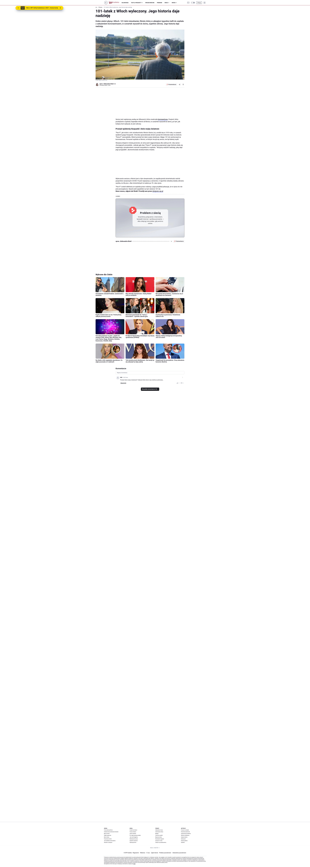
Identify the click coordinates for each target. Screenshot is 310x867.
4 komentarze (172, 84)
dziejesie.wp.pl (157, 191)
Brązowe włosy (158, 837)
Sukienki (183, 842)
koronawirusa (163, 119)
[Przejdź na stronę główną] (106, 4)
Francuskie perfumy (108, 830)
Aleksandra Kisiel (108, 84)
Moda (166, 2)
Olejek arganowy (107, 835)
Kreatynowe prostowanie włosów (111, 831)
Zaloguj (199, 2)
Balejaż (156, 833)
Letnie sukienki (133, 833)
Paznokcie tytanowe (185, 831)
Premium (159, 2)
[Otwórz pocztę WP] (188, 2)
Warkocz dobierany (185, 835)
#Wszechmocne (149, 2)
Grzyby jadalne (184, 840)
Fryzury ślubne (133, 831)
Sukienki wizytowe (134, 840)
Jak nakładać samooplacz (110, 840)
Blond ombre (107, 833)
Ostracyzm (183, 838)
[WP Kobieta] (115, 2)
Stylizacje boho (133, 842)
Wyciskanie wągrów (159, 838)
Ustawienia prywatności (179, 853)
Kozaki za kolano (133, 830)
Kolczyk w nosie (158, 840)
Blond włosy (106, 837)
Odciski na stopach (108, 842)
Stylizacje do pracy (134, 838)
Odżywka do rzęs (159, 830)
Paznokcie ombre (108, 838)
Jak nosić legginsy (134, 837)
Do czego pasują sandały (135, 835)
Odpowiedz (123, 383)
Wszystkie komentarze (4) (149, 389)
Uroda (173, 2)
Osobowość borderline (186, 833)
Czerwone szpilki (159, 835)
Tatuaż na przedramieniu (160, 842)
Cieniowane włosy (159, 831)
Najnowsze (125, 2)
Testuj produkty (136, 2)
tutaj (134, 863)
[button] (193, 3)
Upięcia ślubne (184, 837)
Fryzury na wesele (185, 830)
